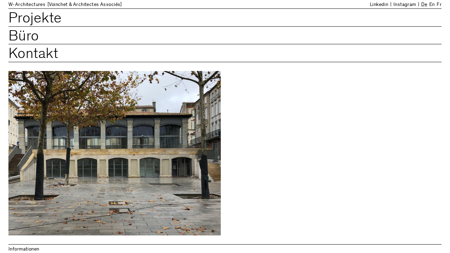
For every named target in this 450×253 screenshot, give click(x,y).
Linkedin (379, 4)
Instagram (404, 4)
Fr (439, 4)
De (424, 4)
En (432, 4)
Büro (23, 37)
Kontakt (33, 54)
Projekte (35, 19)
